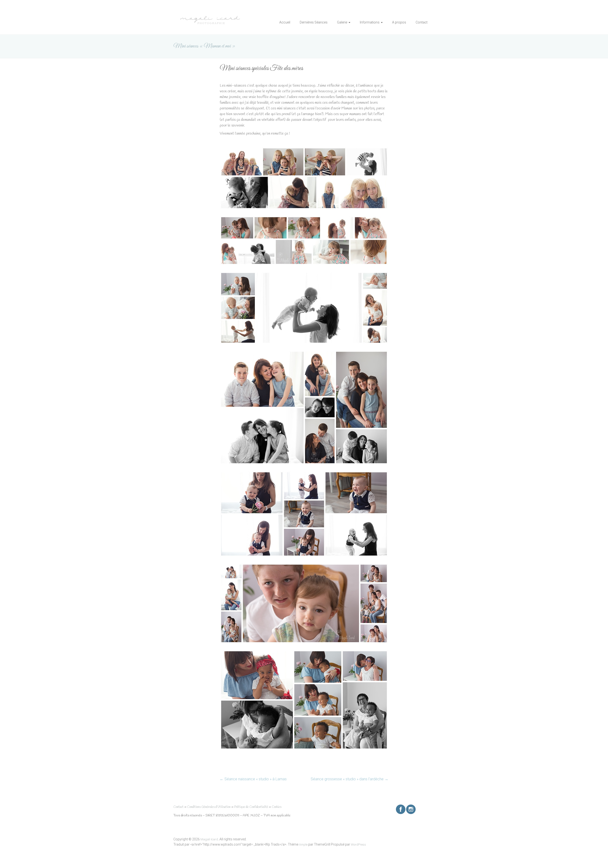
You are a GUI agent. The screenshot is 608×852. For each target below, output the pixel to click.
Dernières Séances (314, 22)
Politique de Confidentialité (251, 807)
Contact (422, 22)
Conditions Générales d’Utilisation (209, 807)
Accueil (284, 22)
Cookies (276, 807)
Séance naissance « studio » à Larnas (253, 779)
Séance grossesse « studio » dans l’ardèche (349, 779)
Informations (370, 22)
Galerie (342, 22)
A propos (399, 22)
